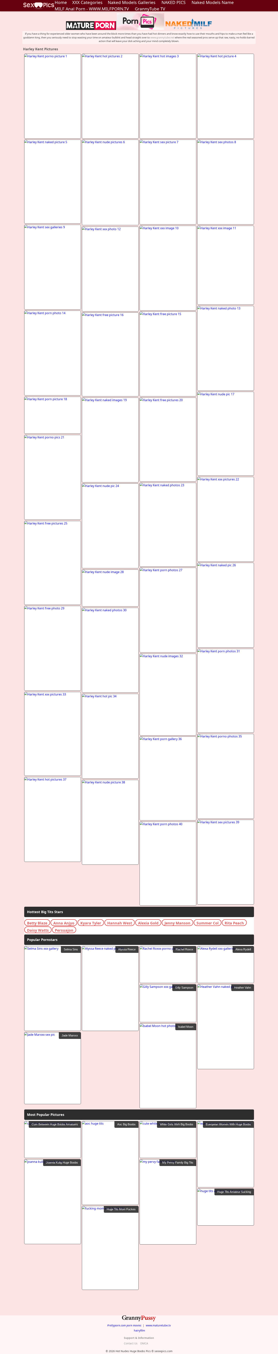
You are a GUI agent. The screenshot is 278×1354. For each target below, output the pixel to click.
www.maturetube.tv (158, 1325)
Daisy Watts (38, 930)
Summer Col (207, 923)
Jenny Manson (177, 923)
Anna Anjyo (63, 923)
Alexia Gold (148, 923)
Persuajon (64, 930)
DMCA (144, 1343)
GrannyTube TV (150, 9)
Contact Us (130, 1343)
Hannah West (119, 923)
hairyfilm (139, 1330)
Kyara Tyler (90, 923)
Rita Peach (234, 923)
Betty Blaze (37, 923)
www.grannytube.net (162, 37)
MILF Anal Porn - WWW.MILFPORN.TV (92, 9)
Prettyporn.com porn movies (124, 1325)
